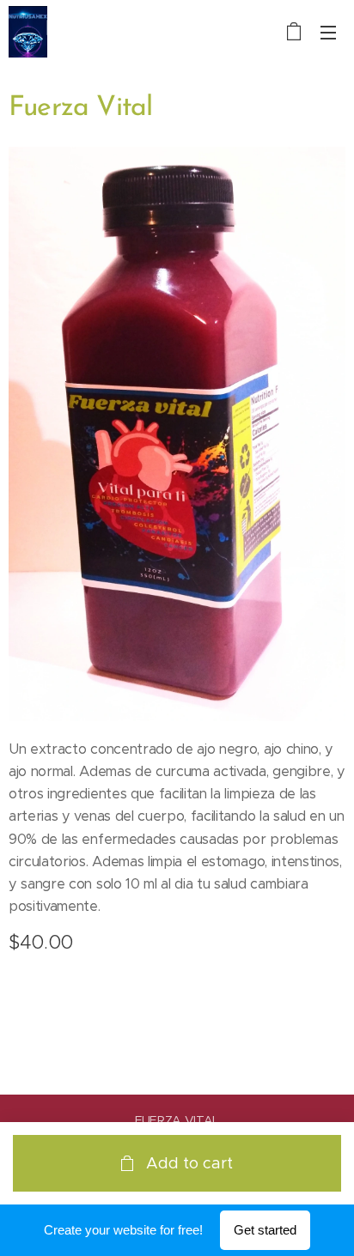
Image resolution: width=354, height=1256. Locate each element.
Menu (328, 32)
